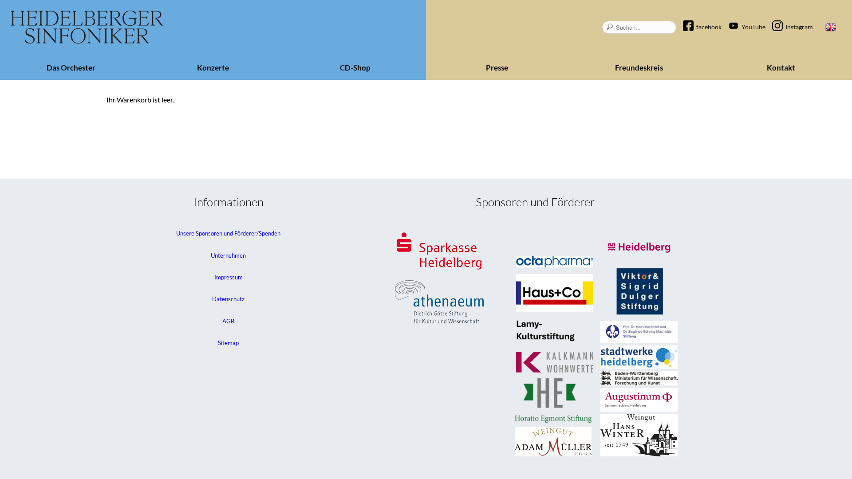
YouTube (753, 27)
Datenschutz (228, 298)
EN (830, 27)
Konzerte (213, 67)
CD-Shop (355, 67)
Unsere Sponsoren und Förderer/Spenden (228, 233)
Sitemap (228, 342)
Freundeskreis (639, 67)
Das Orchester (71, 67)
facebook (709, 27)
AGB (228, 321)
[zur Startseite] (87, 27)
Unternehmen (228, 255)
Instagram (799, 27)
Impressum (228, 277)
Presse (497, 67)
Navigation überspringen (692, 19)
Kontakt (781, 67)
